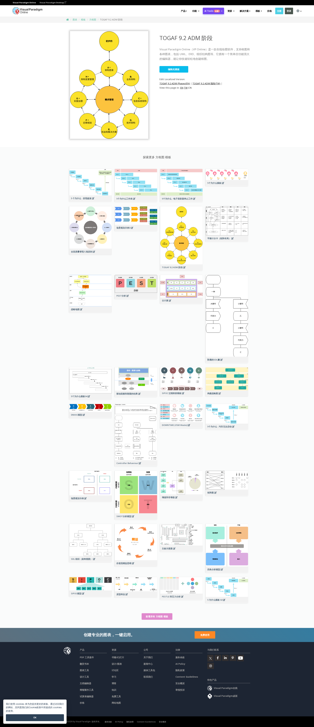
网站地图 (116, 702)
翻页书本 (84, 663)
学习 (114, 676)
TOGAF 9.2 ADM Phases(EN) (174, 83)
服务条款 (180, 657)
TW (186, 87)
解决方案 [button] (244, 10)
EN (181, 87)
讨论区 (115, 670)
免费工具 (116, 696)
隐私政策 (180, 670)
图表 (75, 19)
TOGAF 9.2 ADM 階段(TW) (206, 83)
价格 (269, 10)
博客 (114, 683)
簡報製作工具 (87, 689)
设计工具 (84, 676)
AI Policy (180, 663)
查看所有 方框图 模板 (157, 616)
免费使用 (204, 634)
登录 (289, 10)
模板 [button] (258, 10)
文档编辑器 (85, 683)
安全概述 (180, 683)
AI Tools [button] (211, 10)
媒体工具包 (149, 670)
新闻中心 (148, 663)
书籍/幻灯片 (118, 657)
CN (190, 87)
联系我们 (148, 676)
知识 (114, 689)
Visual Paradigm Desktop (52, 2)
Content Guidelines (186, 676)
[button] (195, 11)
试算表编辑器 (87, 696)
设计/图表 (117, 663)
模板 (83, 19)
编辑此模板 (174, 69)
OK (34, 717)
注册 (279, 10)
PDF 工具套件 (87, 657)
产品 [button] (183, 10)
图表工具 (84, 670)
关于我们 (148, 657)
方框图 (92, 19)
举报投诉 (180, 689)
